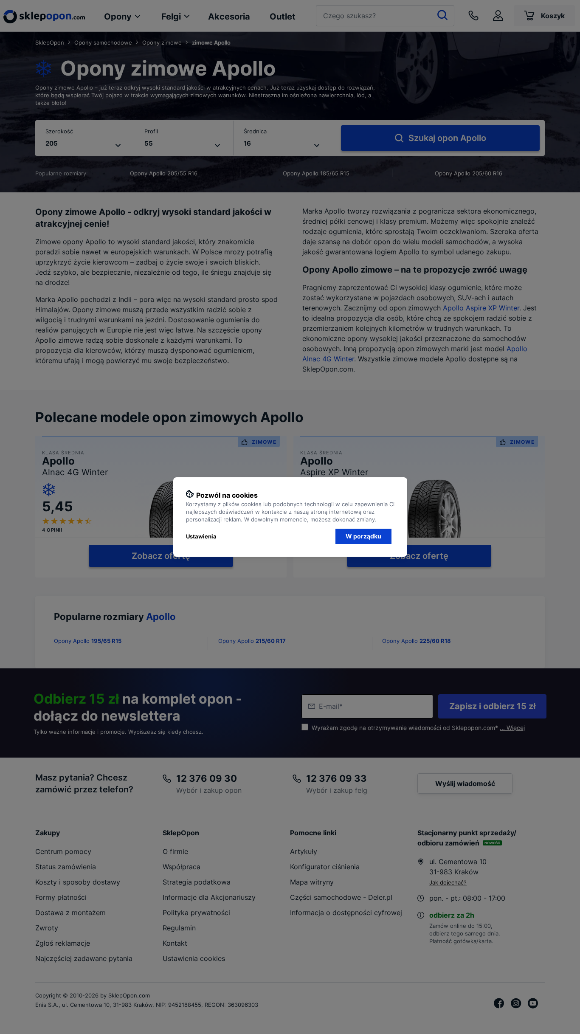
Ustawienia (201, 536)
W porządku (363, 536)
